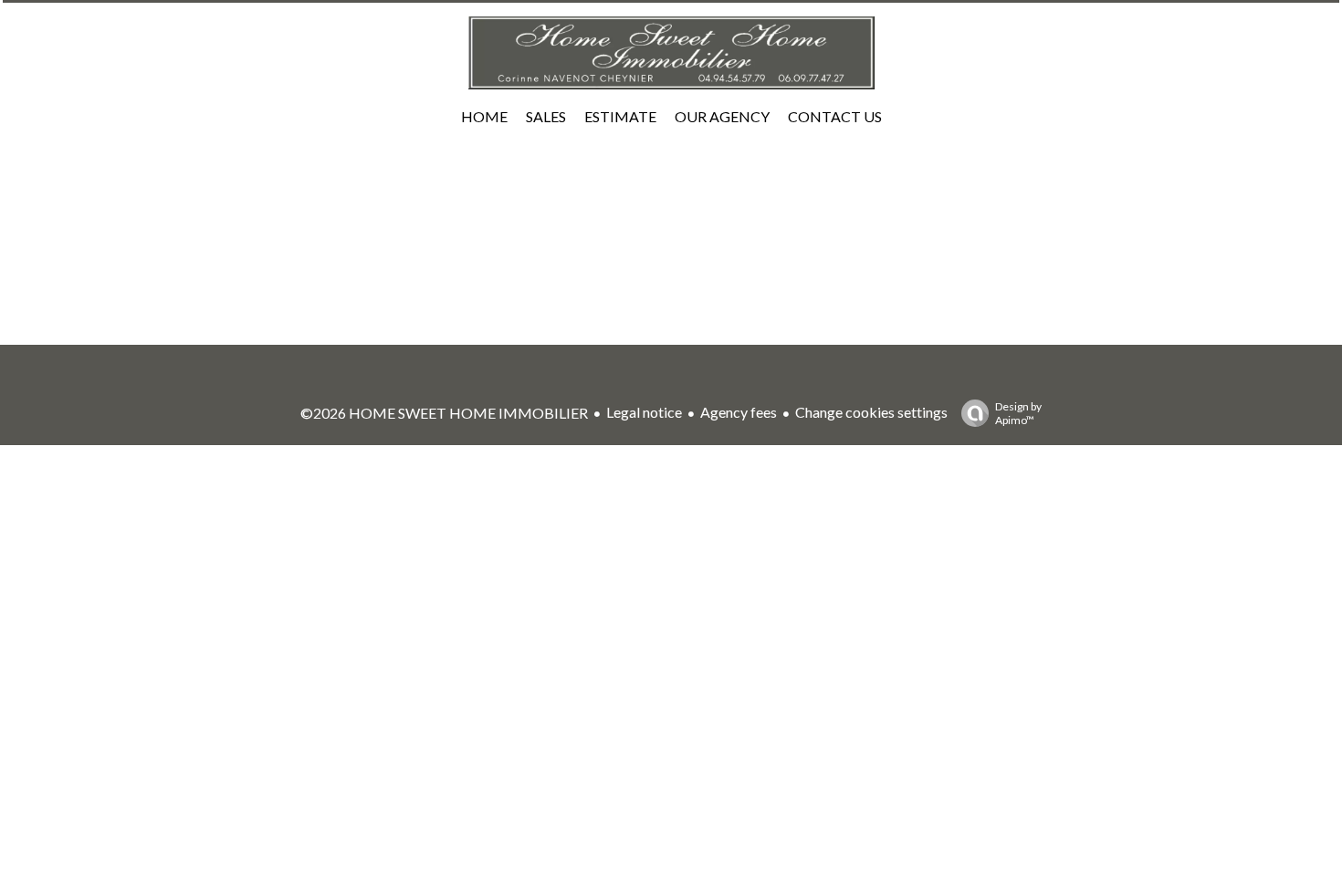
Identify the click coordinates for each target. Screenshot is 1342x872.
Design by (1018, 413)
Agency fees (738, 411)
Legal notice (644, 411)
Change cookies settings (871, 411)
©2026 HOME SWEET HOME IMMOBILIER (444, 412)
